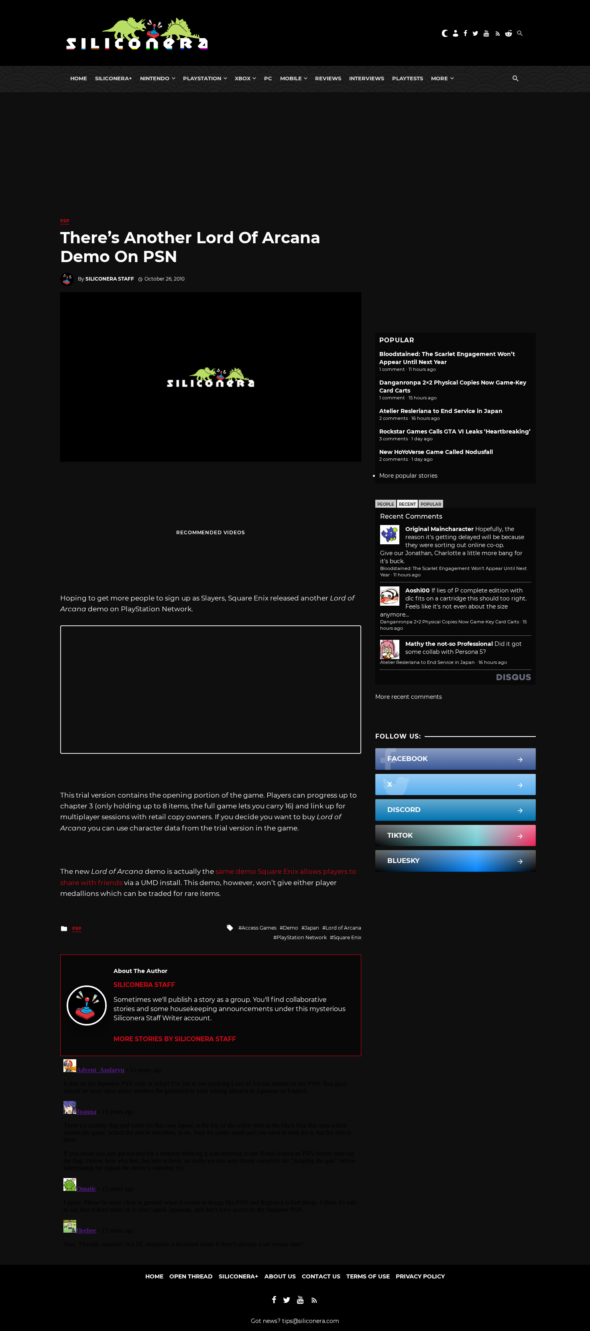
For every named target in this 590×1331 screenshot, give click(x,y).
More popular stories (408, 475)
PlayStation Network (302, 937)
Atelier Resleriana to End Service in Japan (441, 411)
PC (268, 78)
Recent (407, 504)
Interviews (366, 78)
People (385, 504)
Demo (290, 928)
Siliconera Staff (109, 279)
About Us (280, 1276)
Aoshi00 (417, 590)
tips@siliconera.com (310, 1321)
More (439, 78)
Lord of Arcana (343, 928)
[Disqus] (210, 1156)
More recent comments (408, 696)
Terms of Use (368, 1276)
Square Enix (347, 937)
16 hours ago (492, 662)
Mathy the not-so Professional (449, 643)
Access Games (259, 928)
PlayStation (202, 78)
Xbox (242, 78)
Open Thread (191, 1276)
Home (78, 78)
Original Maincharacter (439, 529)
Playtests (407, 78)
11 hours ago (407, 575)
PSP (64, 221)
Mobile (291, 78)
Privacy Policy (420, 1276)
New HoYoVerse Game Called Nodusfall (436, 452)
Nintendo (154, 78)
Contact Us (321, 1276)
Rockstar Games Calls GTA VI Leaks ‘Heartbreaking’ (455, 431)
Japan (312, 928)
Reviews (328, 78)
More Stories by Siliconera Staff (175, 1039)
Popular (431, 504)
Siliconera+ (113, 78)
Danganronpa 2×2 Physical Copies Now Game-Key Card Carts (449, 622)
